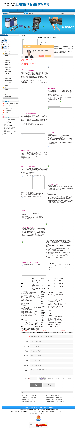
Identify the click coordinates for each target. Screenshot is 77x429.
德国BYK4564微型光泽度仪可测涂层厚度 (30, 397)
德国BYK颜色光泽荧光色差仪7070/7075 (30, 393)
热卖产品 (35, 407)
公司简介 (27, 407)
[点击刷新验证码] (42, 378)
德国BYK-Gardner (8, 42)
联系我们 (52, 407)
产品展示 (31, 407)
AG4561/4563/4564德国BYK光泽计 (53, 395)
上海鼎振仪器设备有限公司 (24, 409)
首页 (23, 407)
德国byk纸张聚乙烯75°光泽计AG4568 (29, 401)
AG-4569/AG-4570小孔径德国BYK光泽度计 (30, 395)
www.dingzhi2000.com (11, 131)
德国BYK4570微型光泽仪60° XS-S (29, 399)
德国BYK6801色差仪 (39, 330)
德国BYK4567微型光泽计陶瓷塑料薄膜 (54, 399)
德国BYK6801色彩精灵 (48, 330)
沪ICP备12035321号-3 (47, 413)
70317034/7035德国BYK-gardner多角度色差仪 (55, 401)
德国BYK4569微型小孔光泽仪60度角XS (54, 397)
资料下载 (48, 407)
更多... (17, 35)
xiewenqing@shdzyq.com (12, 133)
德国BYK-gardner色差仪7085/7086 (53, 393)
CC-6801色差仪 (32, 330)
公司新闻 (40, 407)
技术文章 (44, 407)
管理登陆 (36, 413)
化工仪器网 (31, 413)
